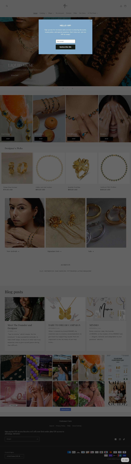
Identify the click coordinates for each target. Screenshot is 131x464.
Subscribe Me (65, 47)
